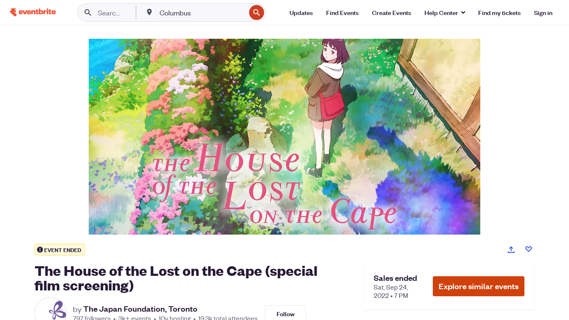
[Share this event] (511, 249)
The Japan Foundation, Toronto (140, 308)
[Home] (33, 12)
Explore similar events (479, 286)
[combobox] (202, 12)
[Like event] (528, 249)
